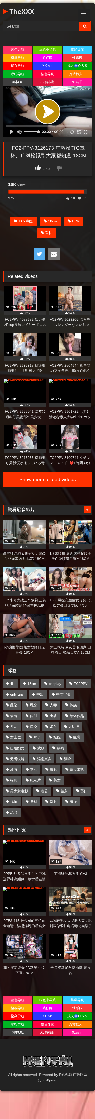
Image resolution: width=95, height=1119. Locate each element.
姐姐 (57, 737)
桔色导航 (47, 74)
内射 (33, 716)
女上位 (15, 737)
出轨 (53, 716)
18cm (52, 221)
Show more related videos (47, 479)
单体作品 (77, 716)
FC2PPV (80, 684)
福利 (13, 780)
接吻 (60, 748)
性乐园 (77, 58)
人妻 (53, 705)
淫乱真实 (44, 759)
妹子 (37, 737)
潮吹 (67, 759)
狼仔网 (47, 58)
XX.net (47, 66)
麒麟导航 (77, 49)
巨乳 (76, 737)
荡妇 (83, 791)
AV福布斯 (47, 82)
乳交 (33, 705)
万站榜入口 (77, 74)
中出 (40, 694)
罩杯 (48, 233)
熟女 (33, 769)
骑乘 (73, 802)
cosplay (55, 684)
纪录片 (35, 780)
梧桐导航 (17, 58)
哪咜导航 (17, 74)
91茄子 (77, 82)
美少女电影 (19, 791)
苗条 (64, 791)
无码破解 (17, 759)
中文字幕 (63, 694)
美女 (57, 780)
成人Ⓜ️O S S (77, 66)
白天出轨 (77, 769)
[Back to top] (79, 1104)
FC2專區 (26, 221)
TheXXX (21, 11)
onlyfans (17, 694)
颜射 (53, 802)
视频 (13, 802)
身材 (33, 802)
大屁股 (73, 727)
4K (12, 684)
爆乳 (53, 769)
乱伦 (13, 705)
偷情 (13, 716)
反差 (13, 727)
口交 (33, 727)
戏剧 (40, 748)
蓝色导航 (17, 49)
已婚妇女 (17, 748)
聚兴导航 (17, 66)
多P (53, 727)
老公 (44, 791)
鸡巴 (13, 812)
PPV (75, 221)
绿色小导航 (47, 49)
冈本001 (18, 82)
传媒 (73, 705)
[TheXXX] (47, 1062)
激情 (13, 769)
